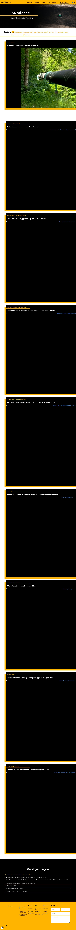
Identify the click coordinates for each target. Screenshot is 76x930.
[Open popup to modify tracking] (2, 927)
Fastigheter (51, 32)
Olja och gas (27, 34)
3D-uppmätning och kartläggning (23, 32)
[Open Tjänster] (39, 2)
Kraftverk (14, 34)
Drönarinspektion (42, 32)
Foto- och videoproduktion (61, 32)
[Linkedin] (6, 925)
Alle (13, 32)
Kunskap (20, 34)
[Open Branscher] (32, 2)
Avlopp (35, 32)
